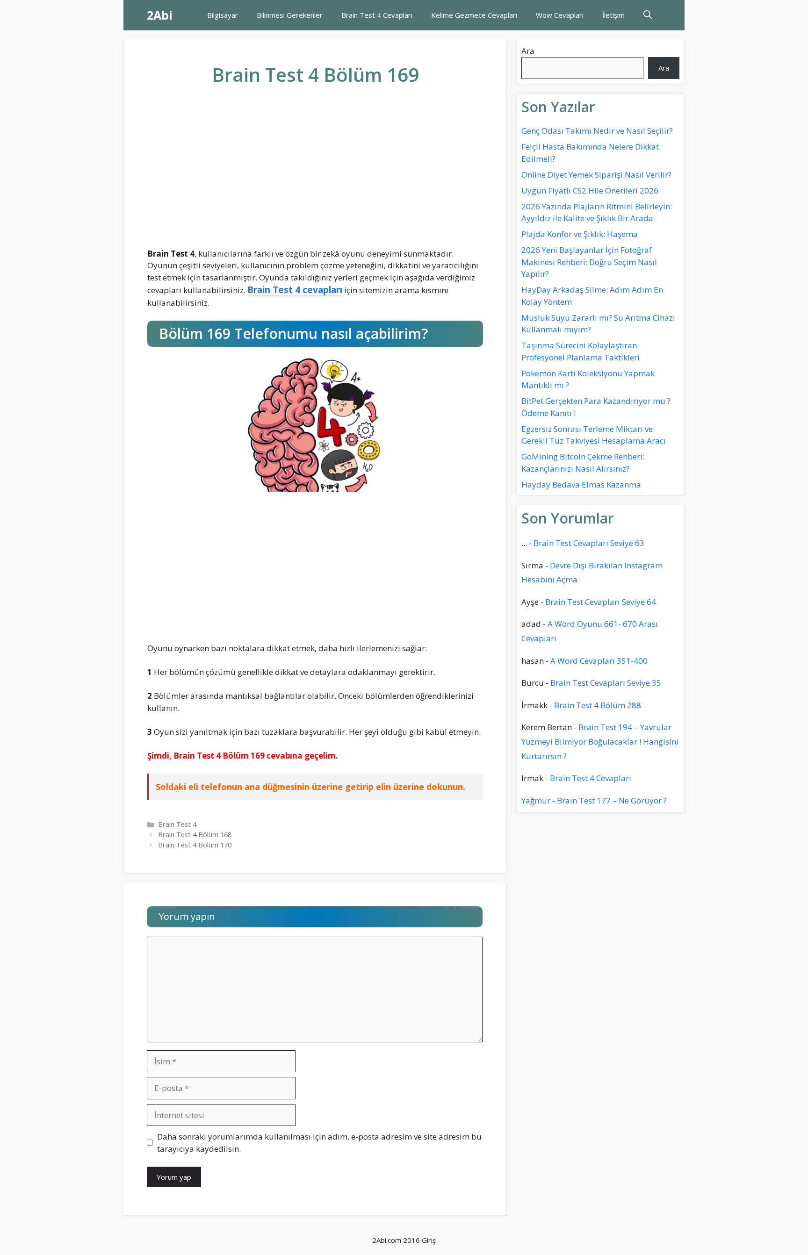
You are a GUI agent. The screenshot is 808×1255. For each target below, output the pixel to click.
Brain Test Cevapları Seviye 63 (589, 543)
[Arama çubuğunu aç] (647, 15)
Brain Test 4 (177, 824)
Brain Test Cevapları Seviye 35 (605, 682)
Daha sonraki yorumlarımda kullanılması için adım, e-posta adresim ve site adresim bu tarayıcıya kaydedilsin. (319, 1142)
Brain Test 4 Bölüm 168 (194, 834)
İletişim (613, 15)
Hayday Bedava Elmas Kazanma (581, 484)
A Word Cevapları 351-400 (599, 660)
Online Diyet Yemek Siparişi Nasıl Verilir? (596, 174)
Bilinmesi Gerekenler (290, 15)
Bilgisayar (222, 15)
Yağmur (535, 800)
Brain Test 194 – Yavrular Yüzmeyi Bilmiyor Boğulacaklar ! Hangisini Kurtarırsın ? (599, 741)
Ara (527, 50)
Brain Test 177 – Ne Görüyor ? (612, 800)
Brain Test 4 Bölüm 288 (597, 705)
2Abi (160, 15)
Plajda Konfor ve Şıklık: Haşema (579, 234)
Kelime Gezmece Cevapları (474, 15)
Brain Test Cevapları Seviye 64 (600, 601)
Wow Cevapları (560, 15)
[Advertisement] (315, 174)
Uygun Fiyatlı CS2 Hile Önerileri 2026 (589, 190)
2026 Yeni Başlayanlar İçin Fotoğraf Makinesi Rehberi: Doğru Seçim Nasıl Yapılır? (589, 261)
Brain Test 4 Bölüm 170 (194, 844)
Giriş (429, 1240)
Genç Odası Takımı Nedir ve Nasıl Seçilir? (597, 130)
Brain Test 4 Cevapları (376, 15)
